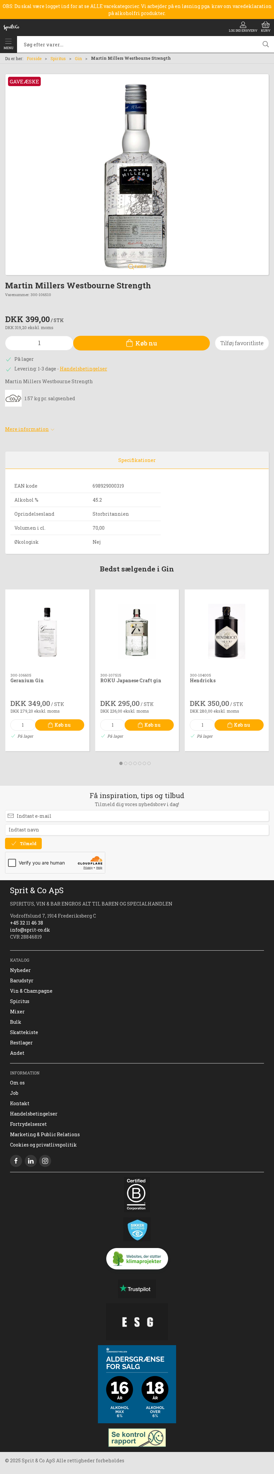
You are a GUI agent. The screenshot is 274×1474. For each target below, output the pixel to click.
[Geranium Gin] (47, 631)
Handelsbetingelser (83, 368)
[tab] (121, 763)
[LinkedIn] (31, 1161)
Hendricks (203, 680)
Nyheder (20, 970)
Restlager (21, 1042)
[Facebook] (16, 1161)
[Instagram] (45, 1161)
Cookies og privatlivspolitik (43, 1145)
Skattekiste (24, 1032)
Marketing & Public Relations (45, 1134)
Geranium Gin (27, 680)
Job (14, 1093)
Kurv (265, 30)
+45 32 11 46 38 (26, 923)
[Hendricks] (227, 631)
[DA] (11, 27)
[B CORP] (137, 1194)
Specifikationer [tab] (137, 460)
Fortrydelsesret (28, 1124)
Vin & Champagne (31, 991)
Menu (8, 48)
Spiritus (58, 58)
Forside (34, 58)
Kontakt (19, 1103)
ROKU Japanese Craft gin (130, 680)
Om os (17, 1082)
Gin (78, 58)
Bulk (15, 1022)
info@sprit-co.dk (30, 930)
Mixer (17, 1011)
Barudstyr (21, 980)
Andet (17, 1053)
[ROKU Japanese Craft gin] (137, 631)
